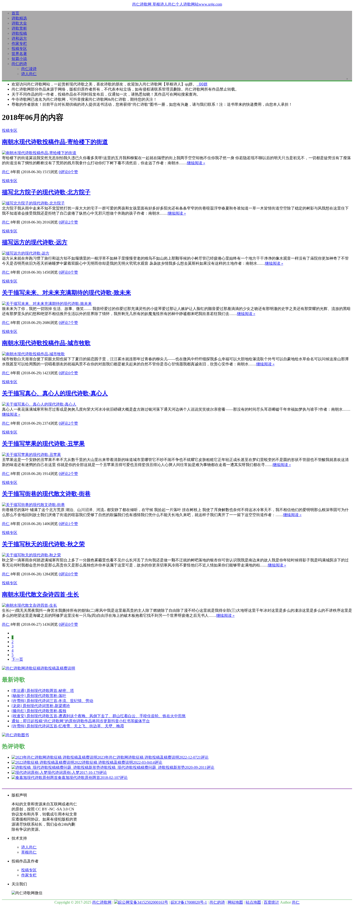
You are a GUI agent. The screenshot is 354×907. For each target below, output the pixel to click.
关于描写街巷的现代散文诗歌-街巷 (46, 494)
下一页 (17, 659)
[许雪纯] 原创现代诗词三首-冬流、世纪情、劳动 (52, 701)
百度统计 (271, 902)
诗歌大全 (19, 23)
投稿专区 (19, 48)
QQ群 (202, 84)
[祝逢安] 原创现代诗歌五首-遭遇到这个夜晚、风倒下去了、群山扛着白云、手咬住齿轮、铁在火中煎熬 (99, 716)
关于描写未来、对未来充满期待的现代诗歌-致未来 (66, 292)
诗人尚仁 (29, 74)
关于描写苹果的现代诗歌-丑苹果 (43, 443)
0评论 (63, 172)
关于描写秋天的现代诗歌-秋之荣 (43, 544)
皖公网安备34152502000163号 (143, 902)
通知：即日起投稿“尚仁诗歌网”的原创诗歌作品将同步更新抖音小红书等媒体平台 (81, 721)
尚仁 (6, 172)
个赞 (73, 172)
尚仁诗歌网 (101, 902)
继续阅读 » (196, 163)
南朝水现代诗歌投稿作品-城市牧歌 (46, 343)
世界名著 (19, 54)
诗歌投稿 (19, 33)
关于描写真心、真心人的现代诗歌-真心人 (55, 393)
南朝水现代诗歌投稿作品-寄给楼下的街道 (55, 142)
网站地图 (235, 902)
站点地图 (253, 902)
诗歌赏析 (19, 28)
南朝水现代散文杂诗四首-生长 (40, 594)
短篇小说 (19, 59)
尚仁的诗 (19, 64)
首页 (15, 13)
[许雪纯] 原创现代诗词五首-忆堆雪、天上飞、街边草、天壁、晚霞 (68, 726)
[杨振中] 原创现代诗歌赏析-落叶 (39, 696)
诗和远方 (19, 38)
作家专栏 (19, 43)
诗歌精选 (19, 18)
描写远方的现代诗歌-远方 (34, 242)
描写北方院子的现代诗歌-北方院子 (46, 192)
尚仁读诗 (29, 69)
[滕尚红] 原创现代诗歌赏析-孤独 (39, 711)
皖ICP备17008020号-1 (189, 902)
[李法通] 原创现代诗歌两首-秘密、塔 (43, 691)
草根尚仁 (29, 852)
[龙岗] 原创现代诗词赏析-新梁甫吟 (41, 706)
